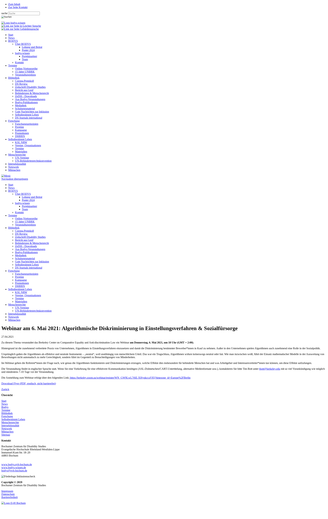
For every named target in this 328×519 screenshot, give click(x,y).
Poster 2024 (28, 50)
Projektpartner (29, 56)
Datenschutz (8, 494)
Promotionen (22, 133)
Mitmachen (14, 170)
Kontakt (19, 62)
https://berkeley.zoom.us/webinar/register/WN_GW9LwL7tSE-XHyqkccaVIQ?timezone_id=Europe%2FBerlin (129, 377)
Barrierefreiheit (9, 497)
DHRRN (20, 136)
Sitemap (5, 434)
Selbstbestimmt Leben (27, 114)
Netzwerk (13, 166)
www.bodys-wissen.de (13, 467)
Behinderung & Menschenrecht (32, 93)
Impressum (7, 491)
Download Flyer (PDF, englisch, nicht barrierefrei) (28, 383)
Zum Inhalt (14, 4)
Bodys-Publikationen (26, 102)
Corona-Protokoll (24, 80)
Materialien (21, 151)
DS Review (21, 83)
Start (10, 34)
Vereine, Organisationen (28, 145)
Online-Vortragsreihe (26, 68)
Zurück (5, 389)
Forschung (14, 120)
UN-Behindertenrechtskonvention (33, 160)
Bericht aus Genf (24, 90)
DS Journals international (28, 117)
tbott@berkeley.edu (269, 368)
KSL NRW (21, 142)
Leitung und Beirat (32, 47)
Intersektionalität (17, 163)
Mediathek (20, 105)
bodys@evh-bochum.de (14, 470)
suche (4, 13)
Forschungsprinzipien (26, 123)
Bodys (4, 407)
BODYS (13, 40)
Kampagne (21, 130)
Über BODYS (23, 44)
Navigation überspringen (14, 178)
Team (25, 59)
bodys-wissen (22, 53)
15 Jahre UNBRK (25, 71)
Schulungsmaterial (25, 108)
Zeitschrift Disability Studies (30, 87)
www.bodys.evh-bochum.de (16, 464)
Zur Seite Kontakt (18, 7)
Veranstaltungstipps (25, 74)
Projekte (19, 127)
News (11, 37)
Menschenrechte (17, 154)
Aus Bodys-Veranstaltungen (30, 99)
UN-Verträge (22, 157)
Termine (12, 65)
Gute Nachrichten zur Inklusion (32, 111)
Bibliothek (13, 77)
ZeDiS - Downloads (26, 96)
